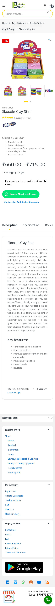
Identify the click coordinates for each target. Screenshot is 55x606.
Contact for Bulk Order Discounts (21, 202)
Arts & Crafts (36, 23)
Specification (31, 225)
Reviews (50, 225)
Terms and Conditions (15, 552)
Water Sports (14, 472)
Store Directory (12, 513)
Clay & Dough (8, 29)
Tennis (11, 454)
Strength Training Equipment (21, 463)
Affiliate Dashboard (14, 495)
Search (48, 13)
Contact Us (10, 529)
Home (5, 23)
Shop (7, 436)
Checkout (9, 509)
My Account (10, 491)
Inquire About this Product (23, 194)
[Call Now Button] (48, 600)
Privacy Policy (11, 548)
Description (9, 225)
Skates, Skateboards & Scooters (23, 458)
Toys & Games (19, 23)
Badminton (13, 449)
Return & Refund (13, 543)
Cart (7, 504)
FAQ (7, 539)
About (8, 534)
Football (12, 445)
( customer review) (22, 118)
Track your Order (13, 500)
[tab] (9, 226)
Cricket (11, 440)
